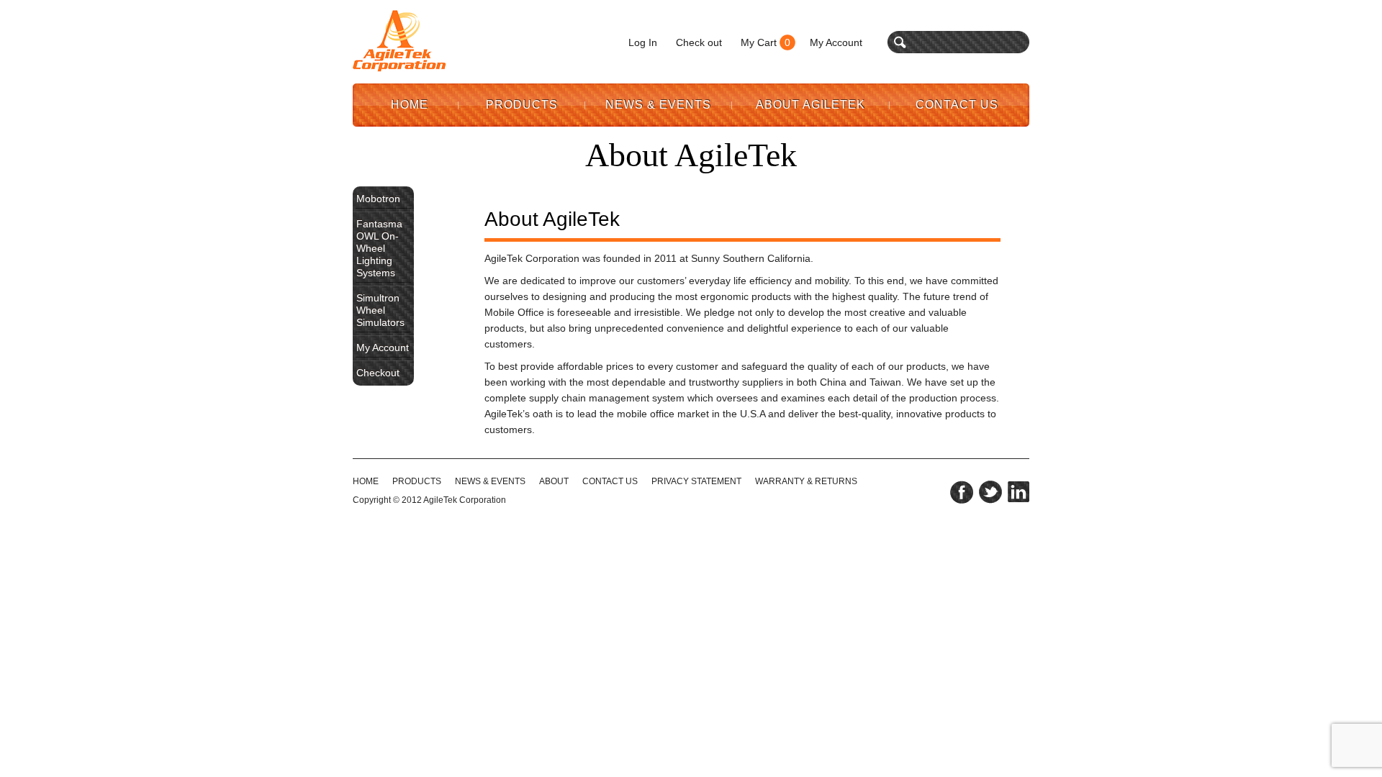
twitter (990, 492)
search (900, 42)
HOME (366, 481)
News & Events (658, 105)
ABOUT (554, 481)
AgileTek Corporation (464, 500)
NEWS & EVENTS (490, 481)
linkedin (1018, 492)
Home (409, 105)
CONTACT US (610, 481)
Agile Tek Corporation (399, 41)
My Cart (759, 42)
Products (522, 105)
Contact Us (957, 105)
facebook (961, 492)
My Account (836, 42)
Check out (699, 42)
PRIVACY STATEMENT (696, 481)
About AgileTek (810, 105)
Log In (642, 42)
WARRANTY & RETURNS (806, 481)
